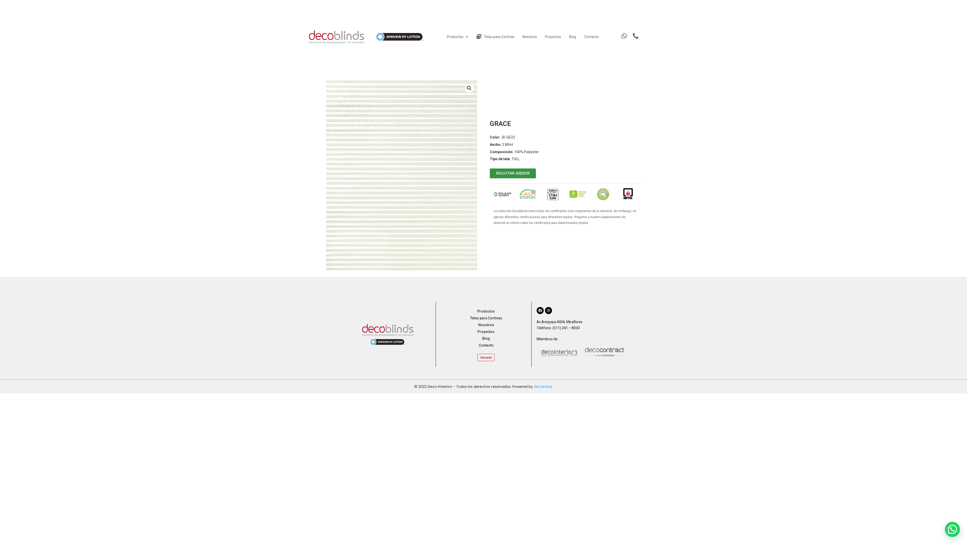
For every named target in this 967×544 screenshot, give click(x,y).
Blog (572, 37)
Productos (455, 37)
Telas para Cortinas (499, 37)
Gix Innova (543, 386)
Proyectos (553, 37)
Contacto (591, 37)
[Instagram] (548, 310)
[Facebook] (540, 310)
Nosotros (530, 37)
